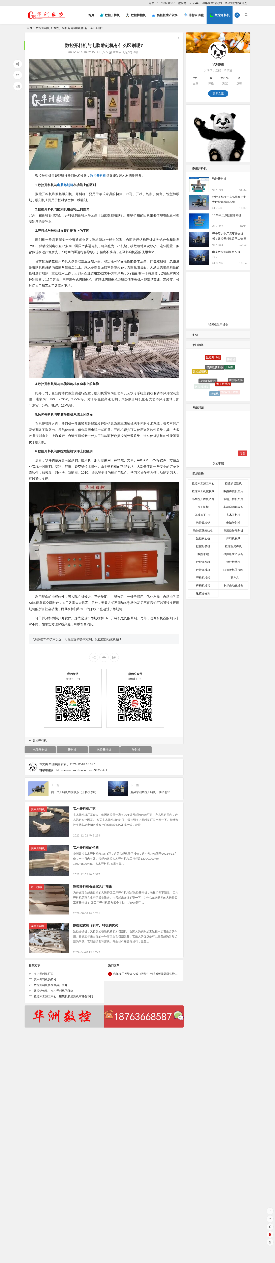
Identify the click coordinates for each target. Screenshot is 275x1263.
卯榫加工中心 (203, 514)
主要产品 (233, 577)
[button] (237, 15)
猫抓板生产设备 (233, 554)
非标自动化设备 (233, 507)
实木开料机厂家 (84, 808)
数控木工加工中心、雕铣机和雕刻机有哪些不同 (63, 996)
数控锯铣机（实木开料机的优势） (97, 925)
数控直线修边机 (203, 530)
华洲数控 (54, 764)
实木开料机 (38, 809)
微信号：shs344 (188, 3)
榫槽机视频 (203, 585)
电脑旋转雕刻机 (233, 530)
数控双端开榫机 (229, 378)
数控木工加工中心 (203, 483)
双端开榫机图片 (233, 499)
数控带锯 (203, 554)
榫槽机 (214, 373)
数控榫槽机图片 (233, 491)
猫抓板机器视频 (233, 569)
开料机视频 (233, 538)
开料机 (72, 749)
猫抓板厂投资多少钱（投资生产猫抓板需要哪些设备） (147, 973)
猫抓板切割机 (208, 360)
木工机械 (36, 887)
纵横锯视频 (203, 593)
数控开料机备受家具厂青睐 (92, 886)
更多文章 (218, 93)
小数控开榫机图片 (203, 499)
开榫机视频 (203, 577)
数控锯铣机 (203, 546)
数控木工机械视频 (203, 491)
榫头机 (217, 394)
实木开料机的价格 (86, 847)
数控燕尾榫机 (233, 546)
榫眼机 (212, 388)
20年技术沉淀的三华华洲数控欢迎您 (224, 3)
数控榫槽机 (202, 377)
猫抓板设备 (236, 368)
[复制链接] (17, 75)
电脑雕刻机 (65, 185)
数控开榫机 (203, 569)
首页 (91, 15)
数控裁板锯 (203, 522)
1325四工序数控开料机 (226, 215)
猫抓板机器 (231, 389)
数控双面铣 (203, 538)
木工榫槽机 (223, 360)
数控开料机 (43, 28)
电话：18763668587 (162, 3)
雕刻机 (136, 749)
